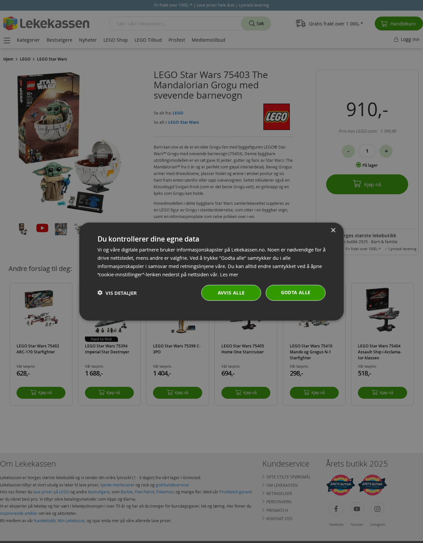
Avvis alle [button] (231, 293)
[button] (117, 292)
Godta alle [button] (296, 292)
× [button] (332, 230)
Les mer (229, 274)
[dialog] (211, 271)
